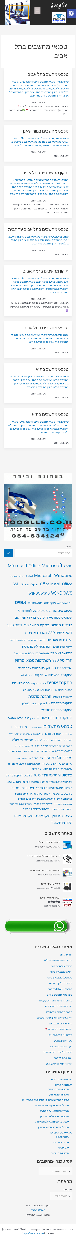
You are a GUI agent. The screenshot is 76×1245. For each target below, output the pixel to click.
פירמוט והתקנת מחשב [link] (19, 775)
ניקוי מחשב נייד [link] (65, 763)
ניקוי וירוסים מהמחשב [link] (60, 1046)
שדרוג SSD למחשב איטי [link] (60, 1035)
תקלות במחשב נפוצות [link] (45, 180)
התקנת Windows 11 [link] (32, 675)
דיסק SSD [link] (14, 624)
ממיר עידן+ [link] (29, 751)
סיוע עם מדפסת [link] (33, 763)
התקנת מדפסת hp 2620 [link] (33, 703)
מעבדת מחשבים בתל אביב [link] (37, 88)
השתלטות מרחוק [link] (59, 667)
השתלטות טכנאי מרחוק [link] (33, 660)
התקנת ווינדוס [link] (21, 683)
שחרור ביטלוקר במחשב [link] (60, 983)
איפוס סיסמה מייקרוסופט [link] (54, 617)
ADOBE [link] (68, 566)
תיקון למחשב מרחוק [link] (58, 1089)
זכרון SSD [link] (30, 718)
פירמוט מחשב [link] (16, 782)
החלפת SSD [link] (66, 954)
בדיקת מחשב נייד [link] (36, 625)
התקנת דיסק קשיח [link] (38, 683)
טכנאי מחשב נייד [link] (35, 727)
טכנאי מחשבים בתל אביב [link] (37, 85)
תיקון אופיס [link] (42, 815)
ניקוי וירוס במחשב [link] (63, 1040)
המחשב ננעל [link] (20, 653)
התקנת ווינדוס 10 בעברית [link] (38, 689)
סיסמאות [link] (13, 763)
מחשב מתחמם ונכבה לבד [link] (59, 1012)
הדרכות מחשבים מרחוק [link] (20, 640)
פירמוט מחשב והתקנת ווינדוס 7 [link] (53, 788)
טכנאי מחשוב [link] (62, 138)
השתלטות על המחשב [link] (31, 668)
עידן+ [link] (45, 768)
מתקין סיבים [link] (62, 1136)
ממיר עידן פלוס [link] (15, 751)
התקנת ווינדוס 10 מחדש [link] (62, 696)
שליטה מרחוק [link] (62, 815)
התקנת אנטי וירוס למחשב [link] (59, 1063)
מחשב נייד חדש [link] (63, 751)
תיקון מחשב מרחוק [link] (59, 1094)
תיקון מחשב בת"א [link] (38, 341)
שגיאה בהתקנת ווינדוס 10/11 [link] (57, 960)
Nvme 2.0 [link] (13, 576)
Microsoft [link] (52, 565)
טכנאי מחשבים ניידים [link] (51, 187)
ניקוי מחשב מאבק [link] (23, 758)
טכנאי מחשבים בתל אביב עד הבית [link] (38, 229)
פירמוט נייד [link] (36, 793)
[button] (37, 10)
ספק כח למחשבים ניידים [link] (59, 994)
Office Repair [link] (30, 584)
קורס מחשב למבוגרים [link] (46, 798)
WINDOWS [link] (61, 593)
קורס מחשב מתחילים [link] (27, 798)
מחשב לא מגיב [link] (42, 740)
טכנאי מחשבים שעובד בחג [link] (58, 1006)
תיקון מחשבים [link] (23, 816)
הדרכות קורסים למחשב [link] (62, 646)
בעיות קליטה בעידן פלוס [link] (59, 977)
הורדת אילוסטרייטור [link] (61, 966)
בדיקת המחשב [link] (25, 617)
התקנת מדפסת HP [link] (59, 703)
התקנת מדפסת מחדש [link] (56, 710)
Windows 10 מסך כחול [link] (58, 603)
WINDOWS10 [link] (39, 593)
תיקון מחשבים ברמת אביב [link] (46, 271)
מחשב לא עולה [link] (22, 740)
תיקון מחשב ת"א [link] (29, 383)
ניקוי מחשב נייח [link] (49, 763)
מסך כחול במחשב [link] (58, 757)
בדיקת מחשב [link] (61, 624)
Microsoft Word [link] (26, 576)
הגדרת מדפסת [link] (36, 632)
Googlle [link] (58, 5)
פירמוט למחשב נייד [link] (37, 782)
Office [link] (67, 583)
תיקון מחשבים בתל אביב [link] (56, 193)
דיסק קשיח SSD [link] (60, 632)
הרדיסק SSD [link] (62, 660)
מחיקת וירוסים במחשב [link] (60, 1023)
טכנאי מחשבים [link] (59, 240)
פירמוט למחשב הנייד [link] (60, 782)
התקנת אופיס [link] (59, 682)
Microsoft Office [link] (24, 565)
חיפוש (69, 546)
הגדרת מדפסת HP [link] (59, 639)
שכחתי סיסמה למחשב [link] (36, 809)
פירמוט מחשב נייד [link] (22, 788)
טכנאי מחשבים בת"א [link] (34, 338)
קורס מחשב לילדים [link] (64, 798)
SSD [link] (16, 583)
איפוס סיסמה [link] (62, 610)
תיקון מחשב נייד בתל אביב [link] (43, 92)
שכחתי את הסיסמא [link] (61, 809)
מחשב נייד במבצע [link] (22, 746)
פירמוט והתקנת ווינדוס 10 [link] (53, 775)
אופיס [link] (20, 602)
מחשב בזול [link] (37, 733)
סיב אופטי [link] (63, 1147)
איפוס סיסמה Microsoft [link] (34, 610)
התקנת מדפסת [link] (39, 696)
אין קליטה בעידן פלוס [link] (61, 971)
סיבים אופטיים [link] (61, 1142)
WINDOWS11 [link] (35, 603)
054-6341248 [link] (38, 1210)
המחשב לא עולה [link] (38, 653)
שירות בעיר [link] (63, 81)
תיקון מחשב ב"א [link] (16, 425)
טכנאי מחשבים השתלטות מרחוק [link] (52, 1121)
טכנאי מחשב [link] (15, 718)
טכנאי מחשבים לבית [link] (61, 1079)
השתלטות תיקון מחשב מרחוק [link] (53, 1127)
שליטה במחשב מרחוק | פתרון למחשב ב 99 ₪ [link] (45, 1099)
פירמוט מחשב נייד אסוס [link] (58, 793)
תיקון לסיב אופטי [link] (60, 1153)
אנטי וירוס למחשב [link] (63, 1058)
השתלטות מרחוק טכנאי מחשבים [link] (52, 1105)
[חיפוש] (8, 553)
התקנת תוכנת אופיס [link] (54, 717)
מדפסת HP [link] (19, 726)
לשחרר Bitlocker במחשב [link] (60, 989)
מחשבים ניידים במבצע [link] (61, 740)
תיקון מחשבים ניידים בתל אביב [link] (46, 95)
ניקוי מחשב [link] (37, 758)
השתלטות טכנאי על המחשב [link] (54, 1110)
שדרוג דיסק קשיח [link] (42, 804)
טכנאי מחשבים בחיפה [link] (49, 141)
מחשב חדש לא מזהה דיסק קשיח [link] (55, 1000)
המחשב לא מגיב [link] (61, 653)
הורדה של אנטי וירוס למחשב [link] (57, 1052)
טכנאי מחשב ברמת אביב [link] (49, 281)
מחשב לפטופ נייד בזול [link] (60, 746)
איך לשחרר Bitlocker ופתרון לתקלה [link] (54, 1017)
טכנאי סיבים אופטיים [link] (61, 1132)
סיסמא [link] (22, 763)
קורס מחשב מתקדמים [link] (63, 804)
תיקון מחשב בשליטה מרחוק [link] (54, 1116)
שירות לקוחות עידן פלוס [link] (21, 804)
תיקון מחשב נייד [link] (61, 822)
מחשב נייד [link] (63, 180)
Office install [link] (50, 583)
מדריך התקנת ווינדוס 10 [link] (58, 733)
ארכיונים (67, 1189)
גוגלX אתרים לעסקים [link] (33, 1233)
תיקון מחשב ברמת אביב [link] (22, 285)
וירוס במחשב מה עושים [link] (60, 1029)
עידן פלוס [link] (36, 768)
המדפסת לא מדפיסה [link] (36, 646)
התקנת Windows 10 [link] (58, 675)
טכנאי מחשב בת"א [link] (52, 369)
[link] (71, 13)
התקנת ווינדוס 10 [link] (63, 689)
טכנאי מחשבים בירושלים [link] (24, 141)
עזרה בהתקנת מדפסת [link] (60, 768)
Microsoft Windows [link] (53, 575)
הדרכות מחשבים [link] (38, 640)
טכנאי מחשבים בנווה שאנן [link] (46, 131)
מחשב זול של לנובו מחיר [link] (19, 734)
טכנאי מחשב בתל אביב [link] (48, 74)
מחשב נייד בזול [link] (39, 746)
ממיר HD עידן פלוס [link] (45, 751)
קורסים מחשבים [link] (21, 794)
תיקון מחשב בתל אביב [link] (50, 190)
